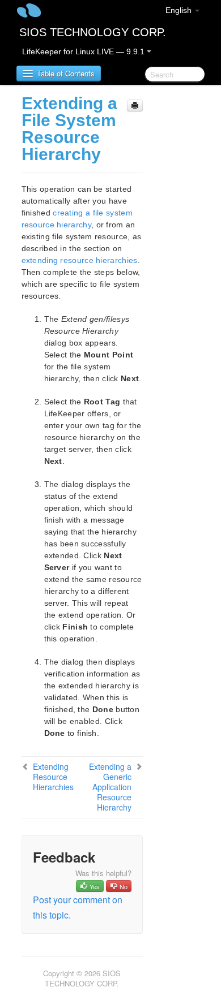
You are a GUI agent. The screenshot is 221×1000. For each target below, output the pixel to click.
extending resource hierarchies (80, 260)
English (179, 10)
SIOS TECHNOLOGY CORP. (92, 32)
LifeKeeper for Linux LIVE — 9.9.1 (84, 51)
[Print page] (135, 105)
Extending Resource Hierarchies (53, 776)
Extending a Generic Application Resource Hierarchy (110, 786)
